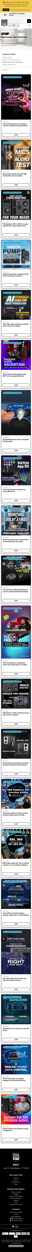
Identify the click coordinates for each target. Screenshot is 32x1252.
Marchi (16, 1180)
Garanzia (16, 1200)
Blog (7, 33)
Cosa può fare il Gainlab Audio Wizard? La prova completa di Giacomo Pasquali (15, 590)
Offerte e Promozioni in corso (11, 60)
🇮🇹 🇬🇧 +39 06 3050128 (16, 1218)
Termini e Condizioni (16, 1192)
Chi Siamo (16, 1178)
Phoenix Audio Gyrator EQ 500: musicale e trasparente (15, 1129)
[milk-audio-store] (4, 23)
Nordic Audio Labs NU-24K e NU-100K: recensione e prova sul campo (15, 175)
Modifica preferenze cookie (16, 1245)
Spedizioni (16, 1194)
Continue (6, 9)
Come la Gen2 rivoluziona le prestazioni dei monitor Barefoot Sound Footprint (16, 764)
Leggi (16, 135)
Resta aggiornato (16, 1216)
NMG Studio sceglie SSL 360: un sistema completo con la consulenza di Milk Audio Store (16, 864)
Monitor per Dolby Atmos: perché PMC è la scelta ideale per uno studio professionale (16, 540)
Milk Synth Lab (16, 1182)
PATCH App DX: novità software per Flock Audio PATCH (14, 490)
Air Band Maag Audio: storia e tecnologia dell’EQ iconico (16, 440)
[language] (10, 25)
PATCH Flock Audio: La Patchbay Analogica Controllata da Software (14, 1079)
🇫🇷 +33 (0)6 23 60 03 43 (16, 1220)
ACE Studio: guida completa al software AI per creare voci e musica (16, 325)
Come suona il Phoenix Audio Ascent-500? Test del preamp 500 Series (15, 375)
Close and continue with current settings (20, 9)
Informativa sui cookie (16, 1204)
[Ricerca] (29, 21)
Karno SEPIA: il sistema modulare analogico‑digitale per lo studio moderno (16, 914)
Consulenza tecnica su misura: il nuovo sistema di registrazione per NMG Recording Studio (15, 814)
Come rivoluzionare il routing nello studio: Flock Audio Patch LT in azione (15, 663)
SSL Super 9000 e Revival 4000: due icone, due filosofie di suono (14, 979)
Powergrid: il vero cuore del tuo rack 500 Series (16, 1029)
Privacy (16, 1202)
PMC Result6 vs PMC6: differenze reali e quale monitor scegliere (16, 714)
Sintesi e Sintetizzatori (9, 64)
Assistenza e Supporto (16, 1212)
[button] (16, 1226)
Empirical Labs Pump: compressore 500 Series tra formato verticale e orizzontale (15, 275)
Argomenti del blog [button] (8, 54)
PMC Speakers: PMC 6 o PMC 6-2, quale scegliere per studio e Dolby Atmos (15, 225)
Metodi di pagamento (16, 1198)
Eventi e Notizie (7, 57)
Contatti (16, 1214)
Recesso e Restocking (16, 1196)
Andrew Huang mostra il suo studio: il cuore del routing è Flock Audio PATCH (15, 124)
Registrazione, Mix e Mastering (12, 62)
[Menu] (29, 25)
